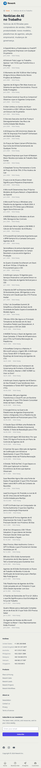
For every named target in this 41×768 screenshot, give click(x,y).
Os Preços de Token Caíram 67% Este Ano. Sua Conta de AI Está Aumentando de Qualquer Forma (20, 145)
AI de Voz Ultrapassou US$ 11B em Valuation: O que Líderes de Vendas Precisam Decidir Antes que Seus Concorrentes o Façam (17, 533)
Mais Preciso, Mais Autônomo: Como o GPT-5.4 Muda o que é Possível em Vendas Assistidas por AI (20, 547)
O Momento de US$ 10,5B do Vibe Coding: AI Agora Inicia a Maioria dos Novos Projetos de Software (20, 75)
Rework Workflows (9, 688)
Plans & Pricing (8, 675)
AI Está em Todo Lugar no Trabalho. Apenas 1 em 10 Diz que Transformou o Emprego (19, 63)
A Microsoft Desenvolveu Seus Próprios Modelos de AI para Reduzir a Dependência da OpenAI (20, 192)
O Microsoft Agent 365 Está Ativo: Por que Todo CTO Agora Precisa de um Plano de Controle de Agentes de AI (20, 439)
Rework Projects (8, 685)
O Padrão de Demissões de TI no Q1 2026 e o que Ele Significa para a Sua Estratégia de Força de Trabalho (20, 598)
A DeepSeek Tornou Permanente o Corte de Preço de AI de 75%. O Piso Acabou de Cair (19, 170)
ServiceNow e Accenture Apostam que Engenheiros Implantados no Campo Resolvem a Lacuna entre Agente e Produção (18, 252)
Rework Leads (7, 681)
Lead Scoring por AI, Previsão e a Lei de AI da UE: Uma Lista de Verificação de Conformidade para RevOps (19, 495)
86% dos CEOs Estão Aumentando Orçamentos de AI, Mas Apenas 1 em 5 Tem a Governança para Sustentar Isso (18, 559)
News (8, 11)
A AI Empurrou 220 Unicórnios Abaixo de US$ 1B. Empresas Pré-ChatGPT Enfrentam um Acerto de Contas (20, 133)
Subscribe (20, 734)
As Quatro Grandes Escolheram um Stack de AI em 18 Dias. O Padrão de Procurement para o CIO (19, 265)
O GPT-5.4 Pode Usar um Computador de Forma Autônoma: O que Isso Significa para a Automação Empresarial (19, 508)
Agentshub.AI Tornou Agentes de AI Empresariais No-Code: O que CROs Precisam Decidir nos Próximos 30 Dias (18, 520)
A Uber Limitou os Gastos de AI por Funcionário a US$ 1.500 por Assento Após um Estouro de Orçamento (20, 109)
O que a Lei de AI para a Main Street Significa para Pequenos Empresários (18, 181)
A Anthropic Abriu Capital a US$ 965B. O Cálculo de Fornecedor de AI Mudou (19, 227)
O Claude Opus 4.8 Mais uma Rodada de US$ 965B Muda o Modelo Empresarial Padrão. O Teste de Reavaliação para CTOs (20, 427)
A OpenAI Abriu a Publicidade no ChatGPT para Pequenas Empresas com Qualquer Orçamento (19, 50)
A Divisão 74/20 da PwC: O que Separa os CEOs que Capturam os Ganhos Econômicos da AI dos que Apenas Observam (19, 467)
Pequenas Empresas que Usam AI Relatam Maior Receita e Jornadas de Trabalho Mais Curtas (20, 158)
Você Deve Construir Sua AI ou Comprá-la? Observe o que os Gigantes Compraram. (20, 98)
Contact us (6, 704)
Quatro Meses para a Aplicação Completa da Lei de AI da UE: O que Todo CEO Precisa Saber (20, 610)
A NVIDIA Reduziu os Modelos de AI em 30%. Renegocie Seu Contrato (18, 217)
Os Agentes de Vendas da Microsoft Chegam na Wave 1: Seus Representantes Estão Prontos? (19, 622)
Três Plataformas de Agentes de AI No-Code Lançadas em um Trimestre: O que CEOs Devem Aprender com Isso (19, 586)
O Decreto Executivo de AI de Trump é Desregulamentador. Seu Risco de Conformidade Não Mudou (18, 121)
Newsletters (7, 700)
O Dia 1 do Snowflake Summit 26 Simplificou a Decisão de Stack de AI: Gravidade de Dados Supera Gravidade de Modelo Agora (20, 308)
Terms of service (8, 710)
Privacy (5, 707)
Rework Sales (7, 678)
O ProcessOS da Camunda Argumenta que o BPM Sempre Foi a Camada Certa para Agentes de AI (20, 238)
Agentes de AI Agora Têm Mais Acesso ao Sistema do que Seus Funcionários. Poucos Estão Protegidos (20, 87)
